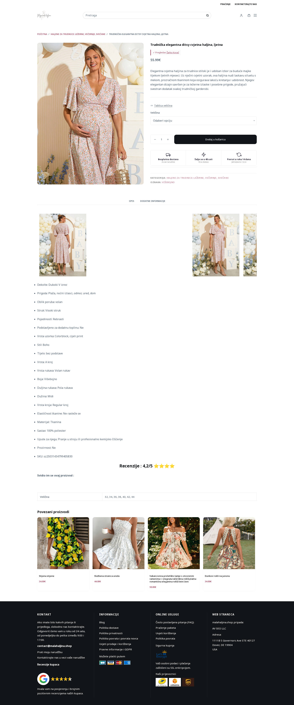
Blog (102, 622)
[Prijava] (241, 15)
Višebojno (168, 182)
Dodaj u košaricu (215, 139)
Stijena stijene (46, 576)
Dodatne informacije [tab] (152, 201)
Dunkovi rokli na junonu (217, 576)
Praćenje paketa (166, 627)
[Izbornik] (255, 15)
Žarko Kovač (173, 52)
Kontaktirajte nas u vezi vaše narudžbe (61, 657)
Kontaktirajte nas (246, 4)
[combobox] (144, 15)
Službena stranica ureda (106, 576)
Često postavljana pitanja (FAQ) (175, 622)
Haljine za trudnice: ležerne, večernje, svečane (198, 177)
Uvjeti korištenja (166, 633)
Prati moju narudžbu (49, 652)
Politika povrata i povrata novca (118, 638)
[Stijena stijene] (63, 543)
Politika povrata (165, 638)
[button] (161, 105)
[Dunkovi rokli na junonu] (229, 543)
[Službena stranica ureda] (118, 543)
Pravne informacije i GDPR (115, 649)
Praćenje (225, 4)
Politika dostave (109, 627)
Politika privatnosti (110, 633)
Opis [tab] (131, 201)
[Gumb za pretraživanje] (207, 15)
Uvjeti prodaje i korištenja (115, 644)
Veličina (155, 112)
